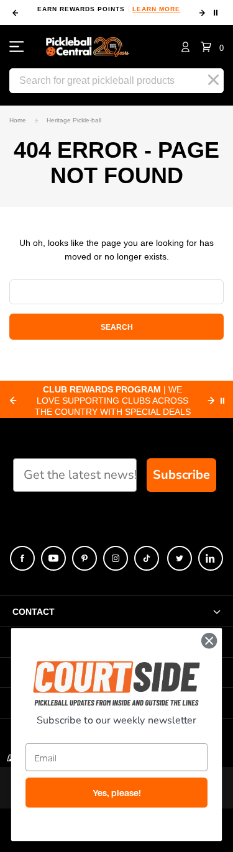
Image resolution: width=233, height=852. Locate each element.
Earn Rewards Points (108, 9)
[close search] (213, 80)
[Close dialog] (209, 640)
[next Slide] (211, 400)
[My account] (185, 47)
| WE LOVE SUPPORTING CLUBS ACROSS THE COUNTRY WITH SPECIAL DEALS (113, 400)
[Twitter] (179, 558)
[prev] (15, 13)
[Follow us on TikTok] (146, 558)
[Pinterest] (84, 558)
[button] (212, 46)
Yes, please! (117, 793)
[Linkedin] (210, 558)
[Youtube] (53, 558)
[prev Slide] (13, 400)
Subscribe (181, 474)
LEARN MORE (156, 9)
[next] (202, 13)
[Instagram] (115, 558)
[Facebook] (22, 558)
